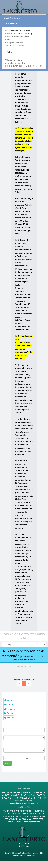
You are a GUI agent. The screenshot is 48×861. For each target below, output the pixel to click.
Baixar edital (12, 52)
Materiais (11, 717)
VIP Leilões (20, 7)
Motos (10, 704)
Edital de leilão (10, 23)
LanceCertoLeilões (23, 853)
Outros (9, 713)
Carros (10, 700)
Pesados (10, 708)
